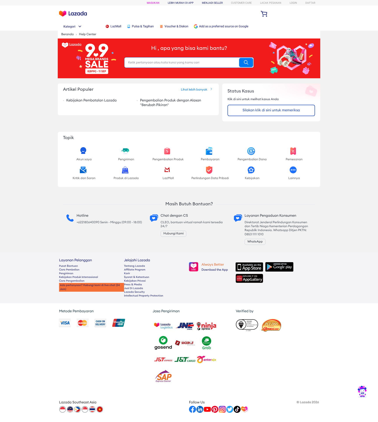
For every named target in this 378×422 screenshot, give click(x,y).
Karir (127, 273)
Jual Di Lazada (133, 288)
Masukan (153, 2)
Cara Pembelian (69, 270)
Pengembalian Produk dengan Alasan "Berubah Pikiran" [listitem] (170, 103)
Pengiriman (66, 273)
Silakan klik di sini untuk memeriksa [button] (271, 110)
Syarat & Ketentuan (136, 277)
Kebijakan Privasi (135, 281)
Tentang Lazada (134, 266)
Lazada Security (134, 292)
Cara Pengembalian (71, 281)
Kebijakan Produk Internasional (78, 277)
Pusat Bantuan (68, 266)
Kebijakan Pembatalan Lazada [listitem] (91, 100)
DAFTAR (310, 2)
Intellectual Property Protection (143, 296)
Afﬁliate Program (134, 270)
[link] (362, 391)
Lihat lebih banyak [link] (194, 89)
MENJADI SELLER (212, 2)
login (293, 2)
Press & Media (133, 284)
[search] (246, 62)
